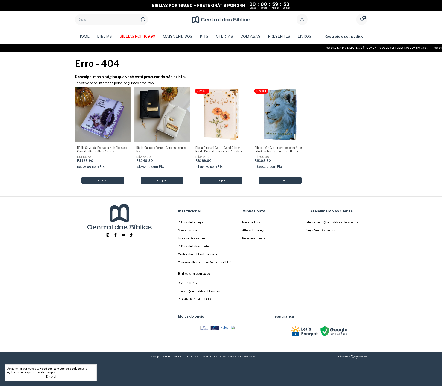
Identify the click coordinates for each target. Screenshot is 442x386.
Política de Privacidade (193, 246)
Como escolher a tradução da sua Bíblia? (204, 262)
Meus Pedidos (251, 222)
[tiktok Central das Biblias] (131, 235)
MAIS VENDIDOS (177, 36)
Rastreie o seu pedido (343, 36)
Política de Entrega (190, 222)
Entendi (51, 376)
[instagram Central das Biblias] (108, 235)
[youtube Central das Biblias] (123, 235)
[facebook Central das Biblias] (115, 235)
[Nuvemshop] (352, 358)
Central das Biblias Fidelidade (197, 254)
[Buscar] (142, 19)
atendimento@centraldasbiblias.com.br (332, 222)
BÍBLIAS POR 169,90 (137, 36)
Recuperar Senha (253, 238)
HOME (84, 36)
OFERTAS (224, 36)
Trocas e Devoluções (191, 238)
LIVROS (304, 36)
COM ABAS (250, 36)
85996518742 (188, 283)
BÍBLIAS (104, 36)
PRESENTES (279, 36)
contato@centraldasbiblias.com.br (201, 291)
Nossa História (187, 230)
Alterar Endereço (253, 230)
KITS (204, 36)
